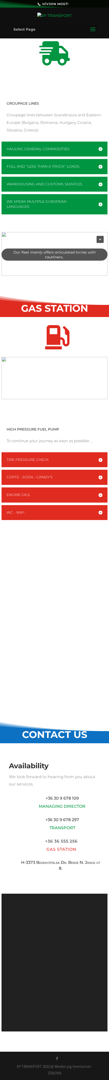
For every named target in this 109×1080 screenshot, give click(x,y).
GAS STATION (61, 849)
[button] (100, 239)
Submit (86, 1014)
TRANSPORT (62, 827)
